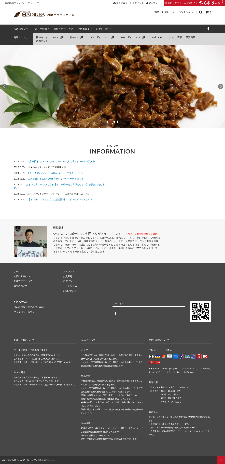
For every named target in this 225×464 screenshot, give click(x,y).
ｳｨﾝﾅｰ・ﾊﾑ (157, 37)
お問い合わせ (103, 29)
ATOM (23, 302)
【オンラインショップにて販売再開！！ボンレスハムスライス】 (61, 199)
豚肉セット (42, 41)
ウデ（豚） (142, 37)
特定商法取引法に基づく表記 (29, 307)
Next (220, 86)
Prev (4, 86)
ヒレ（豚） (111, 37)
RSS (16, 302)
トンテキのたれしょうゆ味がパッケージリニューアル (55, 173)
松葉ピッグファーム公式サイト (181, 3)
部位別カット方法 (63, 29)
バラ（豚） (95, 37)
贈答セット (42, 37)
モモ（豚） (126, 37)
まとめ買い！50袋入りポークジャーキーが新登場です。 (57, 178)
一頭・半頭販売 (41, 29)
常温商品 (190, 37)
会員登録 (120, 3)
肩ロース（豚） (78, 37)
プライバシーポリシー (25, 312)
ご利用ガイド (84, 29)
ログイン (136, 3)
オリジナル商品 (174, 37)
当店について (21, 29)
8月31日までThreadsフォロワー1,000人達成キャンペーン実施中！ (62, 161)
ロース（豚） (59, 37)
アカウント (154, 3)
